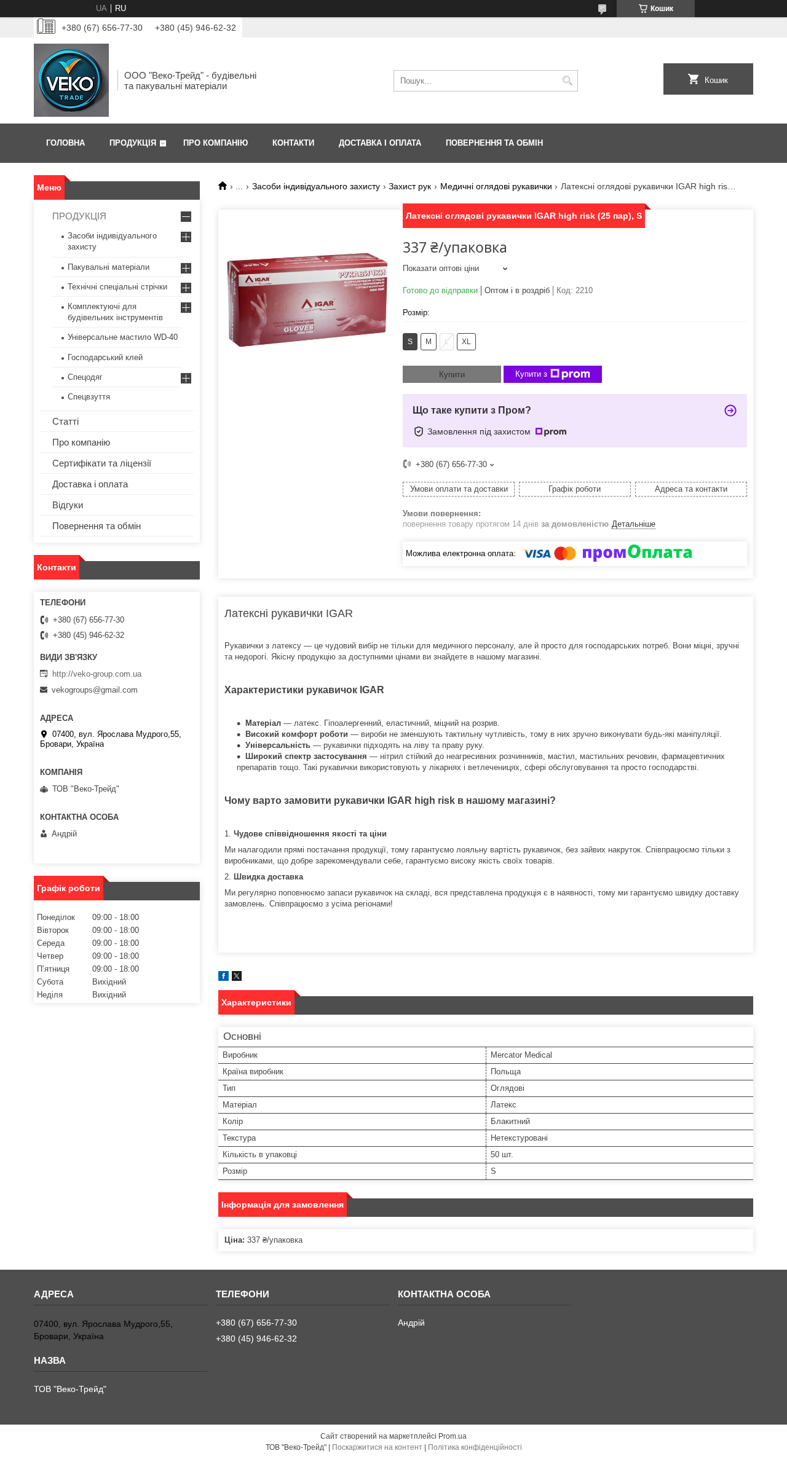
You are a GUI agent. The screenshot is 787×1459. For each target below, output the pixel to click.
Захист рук (410, 186)
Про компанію (215, 142)
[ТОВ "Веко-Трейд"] (71, 80)
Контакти (293, 142)
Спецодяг (85, 377)
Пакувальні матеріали (108, 267)
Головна (65, 142)
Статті (65, 421)
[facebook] (223, 978)
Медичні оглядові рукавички (496, 186)
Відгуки (67, 505)
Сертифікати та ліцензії (101, 463)
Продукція (132, 142)
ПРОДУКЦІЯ (79, 216)
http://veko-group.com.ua (96, 673)
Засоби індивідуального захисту (316, 186)
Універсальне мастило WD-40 (123, 337)
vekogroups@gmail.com (95, 689)
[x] (237, 978)
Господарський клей (105, 357)
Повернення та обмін (494, 142)
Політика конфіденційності (475, 1447)
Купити (452, 374)
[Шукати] (567, 81)
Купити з (531, 374)
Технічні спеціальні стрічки (117, 286)
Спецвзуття (89, 396)
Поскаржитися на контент (377, 1447)
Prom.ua (452, 1436)
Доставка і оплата (380, 142)
